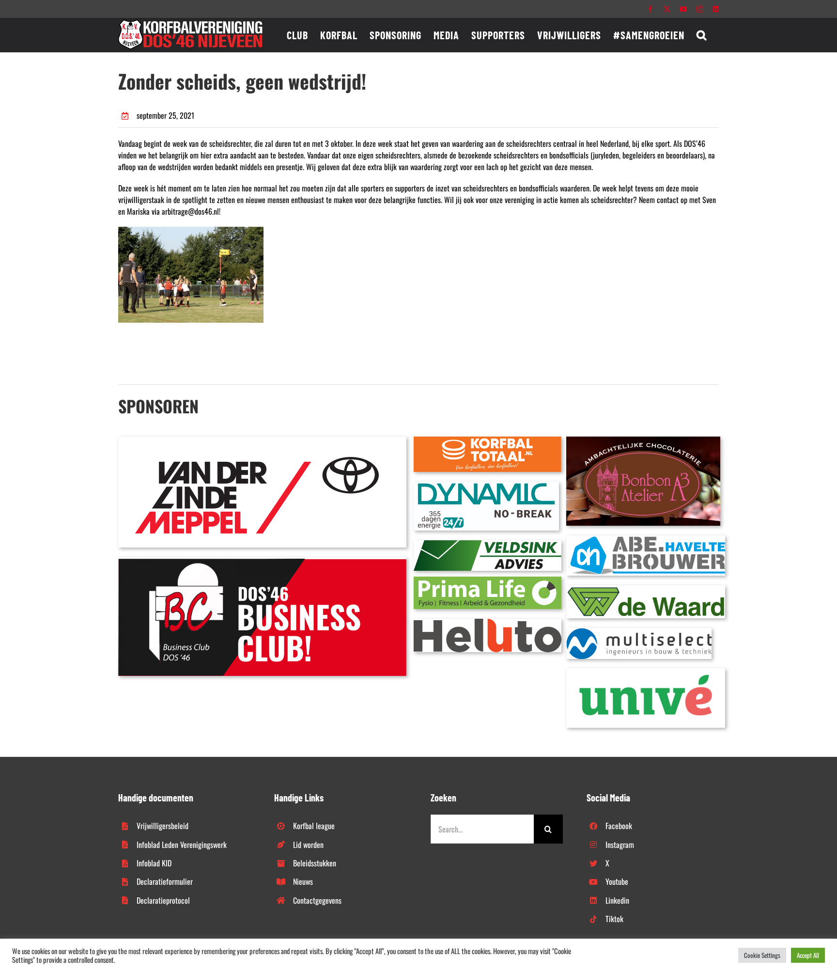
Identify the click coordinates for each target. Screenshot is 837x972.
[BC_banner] (262, 561)
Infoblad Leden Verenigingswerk (182, 844)
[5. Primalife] (487, 580)
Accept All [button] (808, 955)
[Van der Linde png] (262, 440)
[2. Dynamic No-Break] (486, 485)
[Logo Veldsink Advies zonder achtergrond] (487, 544)
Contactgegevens (317, 900)
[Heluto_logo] (487, 622)
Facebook (618, 825)
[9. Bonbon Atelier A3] (643, 440)
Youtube (616, 881)
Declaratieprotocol (163, 900)
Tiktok (614, 919)
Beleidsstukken (314, 863)
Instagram (619, 844)
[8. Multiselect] (639, 632)
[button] (702, 35)
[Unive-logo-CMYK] (645, 672)
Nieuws (303, 881)
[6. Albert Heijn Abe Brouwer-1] (645, 539)
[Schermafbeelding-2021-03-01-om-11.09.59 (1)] (645, 589)
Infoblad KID (154, 863)
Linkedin (617, 900)
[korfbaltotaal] (487, 440)
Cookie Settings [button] (762, 955)
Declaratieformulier (165, 881)
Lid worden (308, 844)
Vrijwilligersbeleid (162, 825)
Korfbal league (314, 825)
